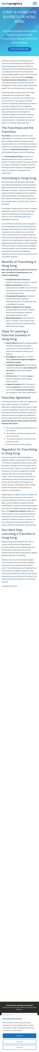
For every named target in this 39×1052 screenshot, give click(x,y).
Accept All (19, 1036)
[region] (19, 1033)
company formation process (21, 82)
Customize (19, 1041)
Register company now (20, 49)
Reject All (20, 1047)
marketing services (21, 223)
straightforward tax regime (23, 494)
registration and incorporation (13, 579)
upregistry (12, 3)
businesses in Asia (21, 243)
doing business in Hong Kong (19, 214)
